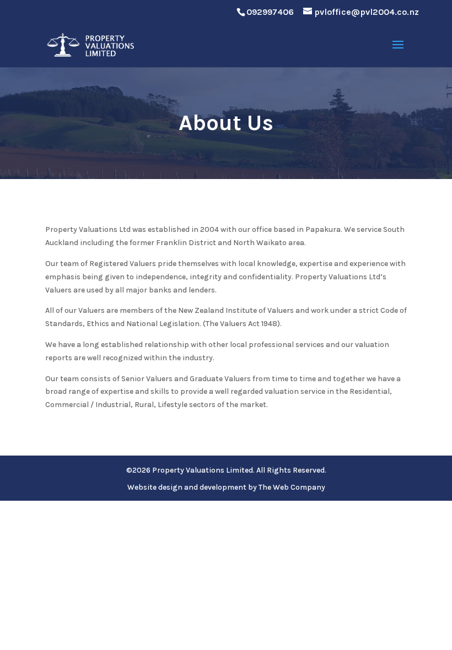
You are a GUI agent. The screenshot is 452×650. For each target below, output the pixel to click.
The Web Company (292, 487)
